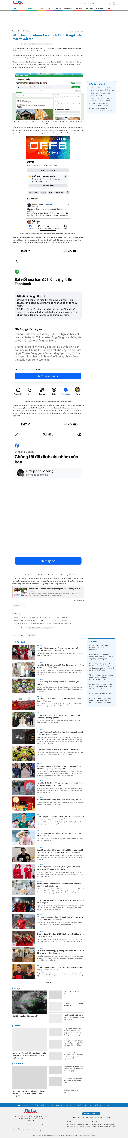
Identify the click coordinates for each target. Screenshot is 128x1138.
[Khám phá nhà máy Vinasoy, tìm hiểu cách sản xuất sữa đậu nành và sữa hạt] (23, 887)
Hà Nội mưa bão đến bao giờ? (25, 1016)
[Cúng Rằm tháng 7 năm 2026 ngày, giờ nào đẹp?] (23, 753)
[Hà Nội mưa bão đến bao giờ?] (29, 1002)
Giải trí (41, 8)
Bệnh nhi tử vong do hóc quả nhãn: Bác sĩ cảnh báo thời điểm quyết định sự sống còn (29, 1093)
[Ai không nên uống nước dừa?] (55, 1093)
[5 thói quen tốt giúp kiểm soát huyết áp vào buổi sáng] (55, 1081)
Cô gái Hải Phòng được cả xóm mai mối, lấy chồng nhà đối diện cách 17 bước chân (101, 686)
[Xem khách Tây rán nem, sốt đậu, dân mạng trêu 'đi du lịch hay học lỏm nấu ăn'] (23, 669)
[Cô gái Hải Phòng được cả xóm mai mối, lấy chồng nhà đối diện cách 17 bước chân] (23, 652)
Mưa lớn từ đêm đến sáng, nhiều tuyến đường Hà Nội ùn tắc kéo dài (74, 1017)
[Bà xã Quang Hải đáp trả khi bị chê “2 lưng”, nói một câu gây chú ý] (23, 837)
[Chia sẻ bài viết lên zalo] (17, 44)
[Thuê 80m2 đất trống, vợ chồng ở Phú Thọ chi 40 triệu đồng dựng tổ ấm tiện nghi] (23, 954)
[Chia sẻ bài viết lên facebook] (13, 44)
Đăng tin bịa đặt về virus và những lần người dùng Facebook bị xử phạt (41, 620)
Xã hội (22, 8)
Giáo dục (99, 8)
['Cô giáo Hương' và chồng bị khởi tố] (55, 1006)
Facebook (53, 581)
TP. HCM (94, 1121)
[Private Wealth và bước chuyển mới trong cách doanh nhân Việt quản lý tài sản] (23, 736)
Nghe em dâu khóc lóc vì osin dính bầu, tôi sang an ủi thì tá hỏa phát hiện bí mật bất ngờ (29, 1055)
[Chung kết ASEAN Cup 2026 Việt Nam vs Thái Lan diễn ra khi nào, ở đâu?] (23, 938)
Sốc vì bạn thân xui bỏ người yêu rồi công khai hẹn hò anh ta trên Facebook (42, 623)
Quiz (109, 8)
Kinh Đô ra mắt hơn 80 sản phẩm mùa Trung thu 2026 (60, 800)
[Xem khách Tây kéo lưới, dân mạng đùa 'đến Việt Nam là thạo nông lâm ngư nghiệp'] (23, 787)
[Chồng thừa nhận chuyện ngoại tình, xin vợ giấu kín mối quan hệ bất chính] (55, 1044)
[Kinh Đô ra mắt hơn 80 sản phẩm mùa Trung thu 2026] (23, 803)
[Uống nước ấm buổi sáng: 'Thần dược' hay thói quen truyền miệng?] (55, 1070)
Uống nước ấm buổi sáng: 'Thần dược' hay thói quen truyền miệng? (73, 1069)
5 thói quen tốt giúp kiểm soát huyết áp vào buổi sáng (73, 1080)
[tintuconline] (15, 8)
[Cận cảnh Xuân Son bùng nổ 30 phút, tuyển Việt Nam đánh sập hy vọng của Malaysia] (23, 921)
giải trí (93, 100)
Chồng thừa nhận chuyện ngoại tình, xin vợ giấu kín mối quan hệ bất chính (73, 1043)
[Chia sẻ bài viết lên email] (21, 44)
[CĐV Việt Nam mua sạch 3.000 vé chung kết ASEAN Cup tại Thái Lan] (23, 702)
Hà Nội (69, 1121)
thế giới (102, 103)
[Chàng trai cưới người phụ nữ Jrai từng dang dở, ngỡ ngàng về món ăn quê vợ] (23, 971)
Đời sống (31, 8)
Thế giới (78, 8)
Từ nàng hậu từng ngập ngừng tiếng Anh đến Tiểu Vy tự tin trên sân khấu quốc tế (101, 677)
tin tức (101, 88)
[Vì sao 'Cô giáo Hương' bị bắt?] (55, 995)
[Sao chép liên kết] (25, 44)
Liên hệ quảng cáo (91, 1113)
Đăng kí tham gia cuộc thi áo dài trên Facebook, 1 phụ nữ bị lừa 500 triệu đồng (43, 617)
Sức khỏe (89, 8)
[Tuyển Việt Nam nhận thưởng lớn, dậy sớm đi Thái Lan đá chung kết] (23, 904)
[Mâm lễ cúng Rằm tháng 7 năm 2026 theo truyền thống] (23, 686)
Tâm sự (58, 8)
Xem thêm (48, 983)
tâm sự (100, 110)
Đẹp (49, 8)
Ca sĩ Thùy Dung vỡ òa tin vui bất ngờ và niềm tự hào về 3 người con (100, 647)
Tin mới (93, 642)
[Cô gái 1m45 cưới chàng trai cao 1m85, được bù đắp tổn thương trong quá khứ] (23, 719)
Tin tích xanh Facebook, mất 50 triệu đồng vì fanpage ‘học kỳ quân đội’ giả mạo (55, 590)
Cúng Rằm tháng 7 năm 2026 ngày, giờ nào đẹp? (57, 749)
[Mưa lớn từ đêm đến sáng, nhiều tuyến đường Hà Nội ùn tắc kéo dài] (55, 1018)
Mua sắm (68, 8)
